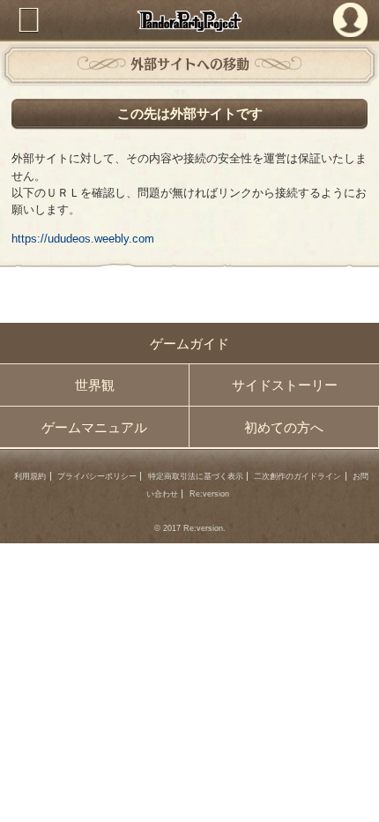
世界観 (95, 384)
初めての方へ (283, 427)
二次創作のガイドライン (297, 476)
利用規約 (30, 476)
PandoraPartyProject (190, 21)
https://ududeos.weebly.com (82, 238)
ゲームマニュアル (94, 427)
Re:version (209, 493)
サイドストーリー (285, 384)
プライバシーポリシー (97, 476)
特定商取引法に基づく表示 (195, 476)
